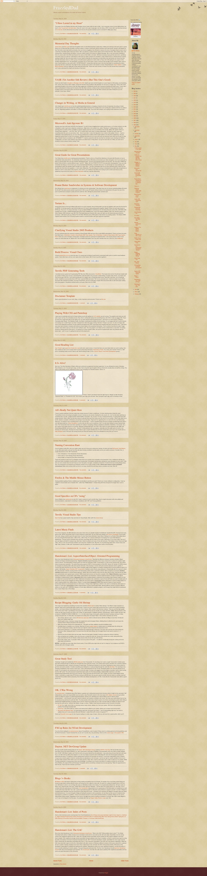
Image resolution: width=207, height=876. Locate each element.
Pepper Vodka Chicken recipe (98, 798)
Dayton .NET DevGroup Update (70, 746)
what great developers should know (83, 559)
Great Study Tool (63, 658)
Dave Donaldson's (73, 423)
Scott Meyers (122, 448)
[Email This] (92, 33)
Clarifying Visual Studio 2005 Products (74, 230)
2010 (134, 113)
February (137, 294)
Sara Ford (57, 517)
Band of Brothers (59, 66)
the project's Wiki (119, 732)
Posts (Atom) (63, 864)
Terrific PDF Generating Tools (70, 270)
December (137, 126)
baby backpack (59, 431)
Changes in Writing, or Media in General (75, 102)
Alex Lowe (66, 46)
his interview (59, 29)
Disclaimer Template (65, 295)
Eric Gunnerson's (83, 788)
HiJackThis (60, 708)
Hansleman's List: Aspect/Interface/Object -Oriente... (137, 247)
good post (67, 188)
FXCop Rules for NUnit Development (73, 727)
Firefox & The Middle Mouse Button (73, 477)
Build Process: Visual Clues (68, 252)
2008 (134, 118)
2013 (134, 107)
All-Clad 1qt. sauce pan (83, 617)
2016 (134, 100)
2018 (134, 95)
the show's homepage (112, 534)
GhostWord (98, 274)
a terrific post (67, 106)
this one (103, 299)
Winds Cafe (91, 605)
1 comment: (82, 303)
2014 (134, 104)
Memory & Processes (63, 818)
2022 (134, 93)
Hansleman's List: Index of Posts (71, 811)
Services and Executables (76, 818)
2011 (134, 111)
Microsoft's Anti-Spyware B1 (69, 123)
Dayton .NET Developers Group (87, 749)
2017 (134, 98)
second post (86, 849)
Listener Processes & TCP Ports (81, 816)
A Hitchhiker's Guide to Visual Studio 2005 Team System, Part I (80, 235)
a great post (68, 499)
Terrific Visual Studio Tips (68, 514)
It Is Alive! (60, 362)
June (136, 143)
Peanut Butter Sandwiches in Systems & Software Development (86, 185)
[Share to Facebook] (96, 33)
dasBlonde (120, 238)
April (136, 289)
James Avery (58, 46)
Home (91, 861)
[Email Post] (89, 33)
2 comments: (82, 592)
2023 (134, 91)
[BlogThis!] (93, 33)
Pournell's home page (66, 714)
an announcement (74, 731)
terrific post (67, 158)
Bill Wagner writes (59, 781)
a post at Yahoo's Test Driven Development (105, 351)
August (136, 139)
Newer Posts (57, 861)
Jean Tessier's (58, 348)
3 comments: (82, 400)
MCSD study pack (78, 662)
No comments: (83, 33)
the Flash (112, 667)
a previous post (60, 693)
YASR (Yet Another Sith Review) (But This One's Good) (83, 79)
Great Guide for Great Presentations (72, 154)
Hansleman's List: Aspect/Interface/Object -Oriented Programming (87, 555)
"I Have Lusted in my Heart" (69, 23)
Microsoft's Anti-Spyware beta (65, 710)
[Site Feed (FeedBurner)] (139, 20)
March (136, 291)
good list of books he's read (73, 348)
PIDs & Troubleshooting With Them (98, 816)
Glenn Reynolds (79, 171)
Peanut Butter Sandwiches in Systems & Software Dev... (137, 181)
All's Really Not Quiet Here (68, 409)
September (137, 136)
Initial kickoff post (99, 818)
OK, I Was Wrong (64, 689)
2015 (134, 102)
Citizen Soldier (117, 64)
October (137, 133)
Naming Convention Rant (67, 445)
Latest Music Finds (64, 529)
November (137, 130)
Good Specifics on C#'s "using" (70, 495)
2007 (134, 120)
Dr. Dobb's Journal (111, 695)
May (136, 146)
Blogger (106, 872)
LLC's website (97, 316)
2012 (134, 109)
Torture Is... (60, 203)
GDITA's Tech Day (105, 749)
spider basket (93, 626)
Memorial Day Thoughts (67, 43)
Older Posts (125, 861)
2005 (134, 124)
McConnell (115, 448)
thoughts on (76, 83)
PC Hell (60, 705)
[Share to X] (95, 33)
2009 (134, 115)
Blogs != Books (62, 778)
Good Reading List (64, 344)
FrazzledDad (65, 7)
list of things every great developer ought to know (103, 815)
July (136, 141)
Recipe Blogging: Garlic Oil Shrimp (72, 602)
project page (110, 732)
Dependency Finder (98, 349)
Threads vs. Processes (89, 818)
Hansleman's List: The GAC (68, 829)
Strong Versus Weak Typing (115, 816)
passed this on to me (64, 255)
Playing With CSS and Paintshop (71, 312)
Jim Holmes (136, 50)
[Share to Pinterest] (98, 33)
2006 (134, 122)
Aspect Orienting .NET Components (75, 569)
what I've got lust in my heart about (67, 28)
